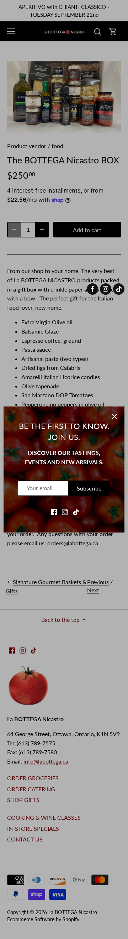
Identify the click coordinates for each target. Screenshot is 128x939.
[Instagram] (65, 511)
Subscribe (89, 488)
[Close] (114, 416)
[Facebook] (54, 511)
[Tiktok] (76, 511)
